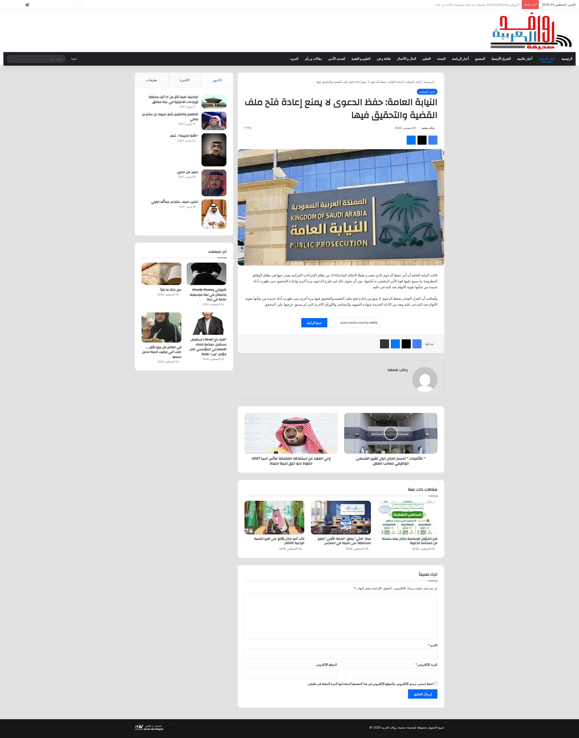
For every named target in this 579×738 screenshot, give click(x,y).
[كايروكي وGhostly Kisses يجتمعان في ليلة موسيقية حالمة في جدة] (206, 274)
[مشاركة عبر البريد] (384, 343)
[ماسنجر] (411, 140)
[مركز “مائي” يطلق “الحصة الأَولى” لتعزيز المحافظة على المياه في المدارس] (341, 517)
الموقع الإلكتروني (326, 664)
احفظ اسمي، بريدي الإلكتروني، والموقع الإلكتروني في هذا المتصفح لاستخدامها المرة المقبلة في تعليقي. (370, 683)
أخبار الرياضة (460, 58)
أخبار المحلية (547, 58)
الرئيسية (567, 58)
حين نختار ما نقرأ (509, 4)
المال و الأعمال (406, 58)
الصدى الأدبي (336, 58)
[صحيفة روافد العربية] (532, 30)
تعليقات (151, 80)
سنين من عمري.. (187, 172)
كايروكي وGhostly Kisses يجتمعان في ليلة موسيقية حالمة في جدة (208, 294)
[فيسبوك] (432, 140)
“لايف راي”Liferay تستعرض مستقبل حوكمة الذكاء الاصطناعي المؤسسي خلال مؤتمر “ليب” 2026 (208, 347)
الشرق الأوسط (501, 58)
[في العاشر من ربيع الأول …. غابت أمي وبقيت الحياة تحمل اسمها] (161, 327)
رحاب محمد (428, 127)
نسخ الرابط (314, 323)
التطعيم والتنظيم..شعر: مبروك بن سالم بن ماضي (170, 116)
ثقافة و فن (384, 58)
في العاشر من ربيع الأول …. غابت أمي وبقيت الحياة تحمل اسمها (161, 352)
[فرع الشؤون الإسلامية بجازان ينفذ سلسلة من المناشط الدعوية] (407, 517)
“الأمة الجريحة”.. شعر (184, 136)
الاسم (432, 645)
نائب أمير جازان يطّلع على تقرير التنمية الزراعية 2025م (279, 541)
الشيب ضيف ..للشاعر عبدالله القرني (174, 202)
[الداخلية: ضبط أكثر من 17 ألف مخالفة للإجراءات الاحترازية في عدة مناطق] (214, 102)
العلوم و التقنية (360, 58)
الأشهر (217, 80)
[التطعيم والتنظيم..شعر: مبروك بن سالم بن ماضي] (214, 121)
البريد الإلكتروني (426, 664)
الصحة (441, 58)
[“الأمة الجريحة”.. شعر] (214, 149)
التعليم (426, 58)
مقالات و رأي (313, 58)
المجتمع (480, 58)
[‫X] (422, 140)
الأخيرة (185, 80)
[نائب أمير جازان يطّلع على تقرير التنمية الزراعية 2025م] (274, 517)
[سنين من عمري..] (214, 183)
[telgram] (27, 4)
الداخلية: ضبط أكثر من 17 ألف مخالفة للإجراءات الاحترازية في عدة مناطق (173, 99)
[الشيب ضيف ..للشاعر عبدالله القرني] (214, 214)
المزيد (294, 58)
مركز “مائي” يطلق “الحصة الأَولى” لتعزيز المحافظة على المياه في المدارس (344, 541)
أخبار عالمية (524, 58)
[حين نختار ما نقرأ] (161, 274)
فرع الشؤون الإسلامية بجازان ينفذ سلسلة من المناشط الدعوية (409, 541)
